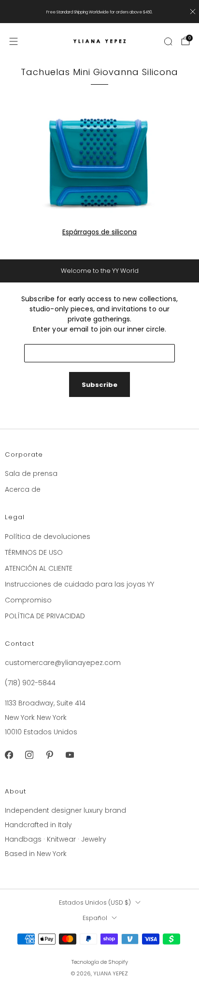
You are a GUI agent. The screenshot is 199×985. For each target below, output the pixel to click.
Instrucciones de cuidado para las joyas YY (79, 584)
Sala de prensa (31, 473)
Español (95, 918)
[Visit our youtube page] (69, 755)
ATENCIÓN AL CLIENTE (38, 568)
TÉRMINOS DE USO (34, 552)
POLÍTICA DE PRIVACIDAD (45, 616)
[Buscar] (168, 41)
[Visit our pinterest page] (49, 755)
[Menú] (13, 41)
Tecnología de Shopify (99, 962)
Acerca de (23, 489)
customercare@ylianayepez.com (63, 662)
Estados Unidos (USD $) (95, 902)
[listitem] (100, 11)
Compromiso (28, 600)
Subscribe (99, 384)
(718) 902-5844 (30, 683)
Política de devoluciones (47, 536)
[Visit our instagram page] (29, 755)
